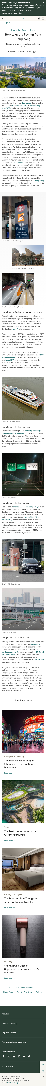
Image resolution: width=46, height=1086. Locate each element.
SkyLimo (35, 644)
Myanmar (9, 1066)
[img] (43, 2)
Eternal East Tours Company (25, 507)
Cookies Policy (12, 1083)
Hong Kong (39, 180)
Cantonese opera (19, 105)
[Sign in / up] (43, 18)
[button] (43, 1076)
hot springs (18, 162)
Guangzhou (26, 103)
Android (8, 360)
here (15, 329)
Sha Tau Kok (39, 660)
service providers (9, 652)
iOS (39, 357)
